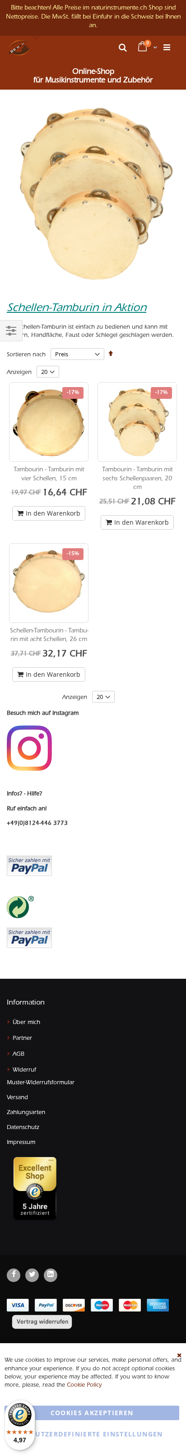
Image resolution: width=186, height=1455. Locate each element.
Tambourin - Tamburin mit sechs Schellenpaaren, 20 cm (137, 479)
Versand (17, 1098)
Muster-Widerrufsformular (40, 1083)
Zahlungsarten (26, 1113)
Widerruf (24, 1070)
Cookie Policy (84, 1385)
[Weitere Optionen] (29, 936)
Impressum (21, 1143)
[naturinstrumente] (19, 47)
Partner (22, 1039)
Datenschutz (23, 1128)
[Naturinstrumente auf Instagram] (29, 748)
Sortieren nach (26, 355)
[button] (36, 38)
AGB (18, 1055)
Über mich (26, 1023)
